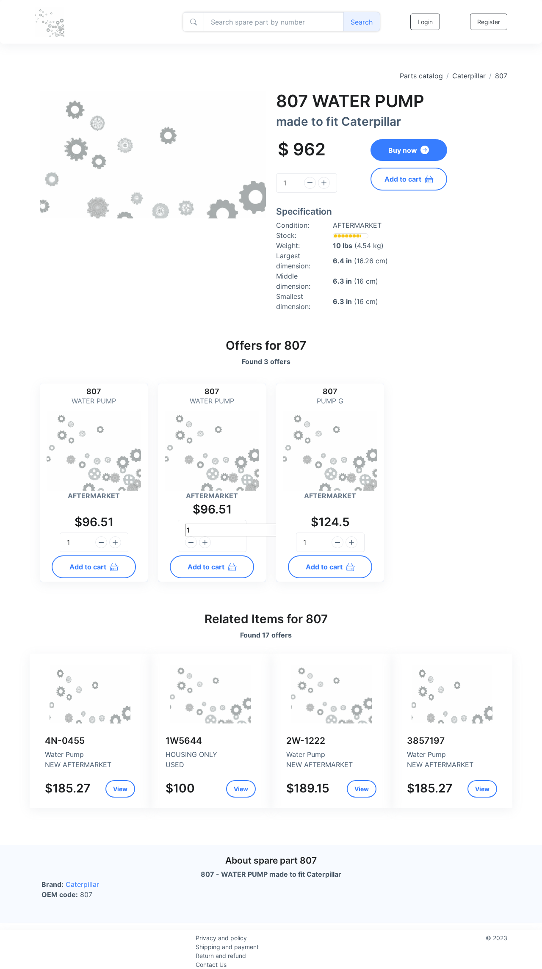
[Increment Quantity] (324, 183)
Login (425, 21)
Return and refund (221, 955)
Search (362, 22)
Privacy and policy (221, 937)
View (120, 788)
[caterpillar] (90, 694)
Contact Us (211, 964)
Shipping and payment (227, 946)
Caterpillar (469, 76)
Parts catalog (421, 76)
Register (488, 21)
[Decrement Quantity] (310, 183)
